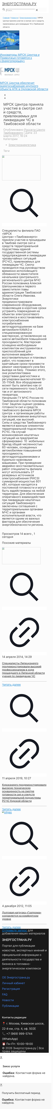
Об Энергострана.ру (16, 977)
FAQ (4, 994)
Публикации (10, 1005)
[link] (37, 10)
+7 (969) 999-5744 (19, 1033)
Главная (6, 18)
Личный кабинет (13, 983)
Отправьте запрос (14, 930)
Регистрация (11, 988)
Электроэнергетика (28, 18)
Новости (14, 18)
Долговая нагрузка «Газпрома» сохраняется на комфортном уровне (21, 916)
